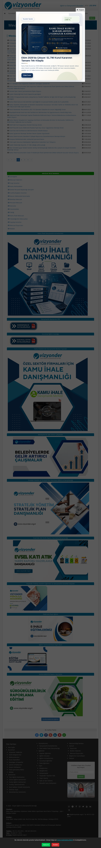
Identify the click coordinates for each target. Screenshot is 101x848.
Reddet (55, 845)
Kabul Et (46, 845)
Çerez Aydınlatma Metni (65, 840)
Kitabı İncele (27, 75)
